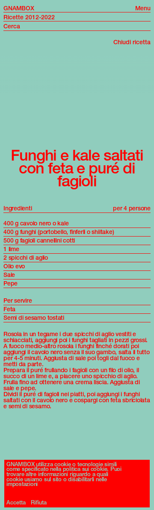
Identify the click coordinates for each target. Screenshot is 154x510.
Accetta (16, 502)
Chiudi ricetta (132, 42)
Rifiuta (39, 502)
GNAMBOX (18, 8)
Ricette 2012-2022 (29, 17)
